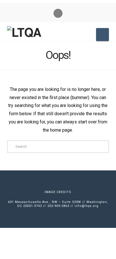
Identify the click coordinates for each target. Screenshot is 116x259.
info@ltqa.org (87, 206)
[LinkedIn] (58, 13)
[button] (102, 34)
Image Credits (57, 192)
